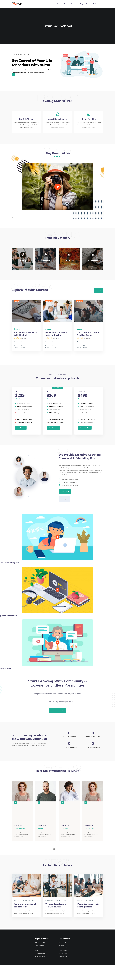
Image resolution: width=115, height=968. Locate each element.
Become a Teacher (40, 942)
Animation (79, 301)
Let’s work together (40, 956)
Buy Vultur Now (25, 132)
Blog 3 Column (63, 953)
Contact (95, 4)
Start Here (64, 491)
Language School (40, 953)
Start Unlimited (84, 427)
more (98, 291)
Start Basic (21, 427)
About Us (37, 948)
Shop (87, 4)
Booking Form (62, 942)
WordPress (49, 301)
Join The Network (57, 711)
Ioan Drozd (28, 900)
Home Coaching (39, 945)
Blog (81, 4)
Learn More (64, 500)
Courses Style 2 (63, 956)
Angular (16, 301)
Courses (74, 4)
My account (62, 945)
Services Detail (63, 948)
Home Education (63, 950)
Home (59, 4)
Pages (66, 4)
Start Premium (53, 427)
